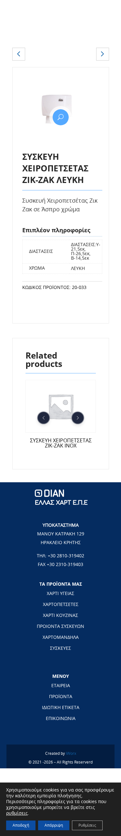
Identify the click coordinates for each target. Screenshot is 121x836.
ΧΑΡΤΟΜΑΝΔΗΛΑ (61, 637)
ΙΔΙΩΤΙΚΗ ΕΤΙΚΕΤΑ (60, 708)
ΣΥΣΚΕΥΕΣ (60, 648)
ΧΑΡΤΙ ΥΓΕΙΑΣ (60, 593)
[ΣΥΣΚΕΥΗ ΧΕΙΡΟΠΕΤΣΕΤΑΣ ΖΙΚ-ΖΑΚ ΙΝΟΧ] (18, 54)
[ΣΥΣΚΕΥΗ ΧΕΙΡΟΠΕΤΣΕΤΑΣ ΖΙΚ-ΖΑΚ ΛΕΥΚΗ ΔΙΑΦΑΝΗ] (102, 54)
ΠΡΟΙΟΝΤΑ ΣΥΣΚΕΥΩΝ (60, 626)
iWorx (71, 753)
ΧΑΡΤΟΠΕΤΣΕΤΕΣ (60, 604)
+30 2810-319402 (66, 556)
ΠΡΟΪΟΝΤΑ (60, 697)
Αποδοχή (21, 825)
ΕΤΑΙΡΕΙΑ (60, 686)
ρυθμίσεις (17, 813)
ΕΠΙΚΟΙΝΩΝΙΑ (61, 718)
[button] (60, 117)
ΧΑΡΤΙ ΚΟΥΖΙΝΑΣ (60, 615)
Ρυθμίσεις (87, 825)
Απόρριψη (54, 825)
